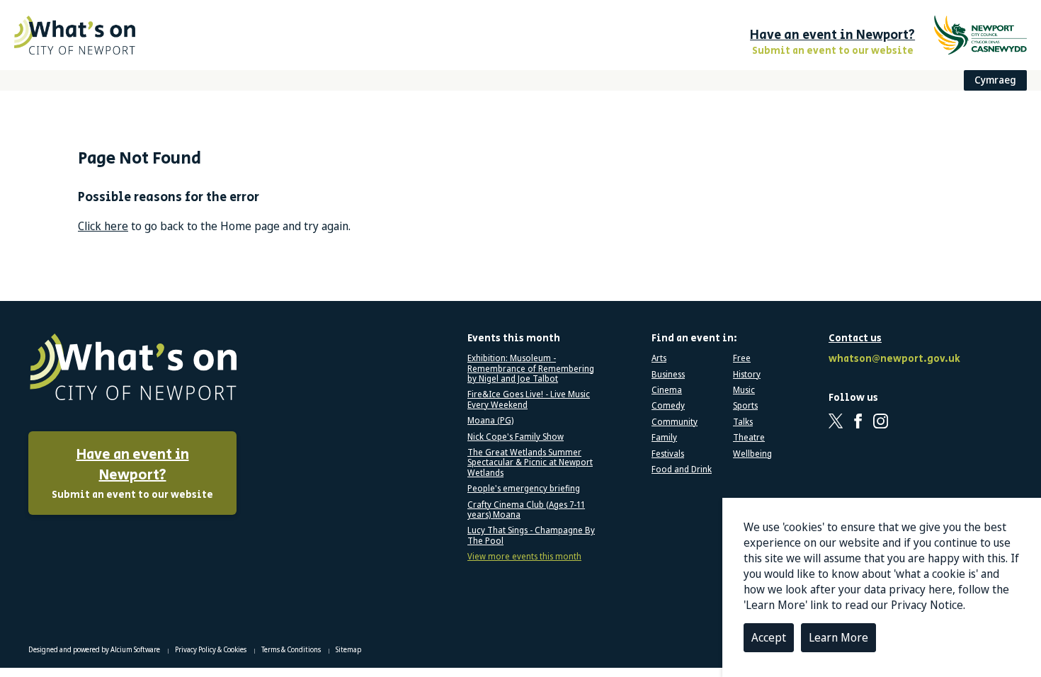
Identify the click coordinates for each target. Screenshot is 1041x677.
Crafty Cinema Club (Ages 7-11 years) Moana (526, 510)
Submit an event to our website (132, 473)
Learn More (838, 637)
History (747, 375)
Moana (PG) (490, 421)
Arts (659, 358)
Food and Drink (682, 469)
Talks (743, 422)
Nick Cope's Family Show (515, 437)
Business (668, 375)
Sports (745, 406)
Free (742, 358)
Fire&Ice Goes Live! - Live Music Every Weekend (528, 399)
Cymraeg (995, 79)
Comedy (668, 406)
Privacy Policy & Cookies (211, 649)
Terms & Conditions (291, 649)
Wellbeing (752, 454)
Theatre (749, 438)
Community (675, 422)
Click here (103, 226)
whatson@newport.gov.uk (892, 359)
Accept (768, 637)
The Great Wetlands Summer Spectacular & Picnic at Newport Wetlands (530, 463)
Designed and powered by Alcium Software (94, 649)
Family (664, 438)
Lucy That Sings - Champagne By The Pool (531, 535)
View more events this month (524, 557)
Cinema (667, 390)
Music (744, 390)
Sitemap (348, 649)
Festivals (668, 454)
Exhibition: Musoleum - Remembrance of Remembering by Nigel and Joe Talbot (530, 368)
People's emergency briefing (523, 489)
